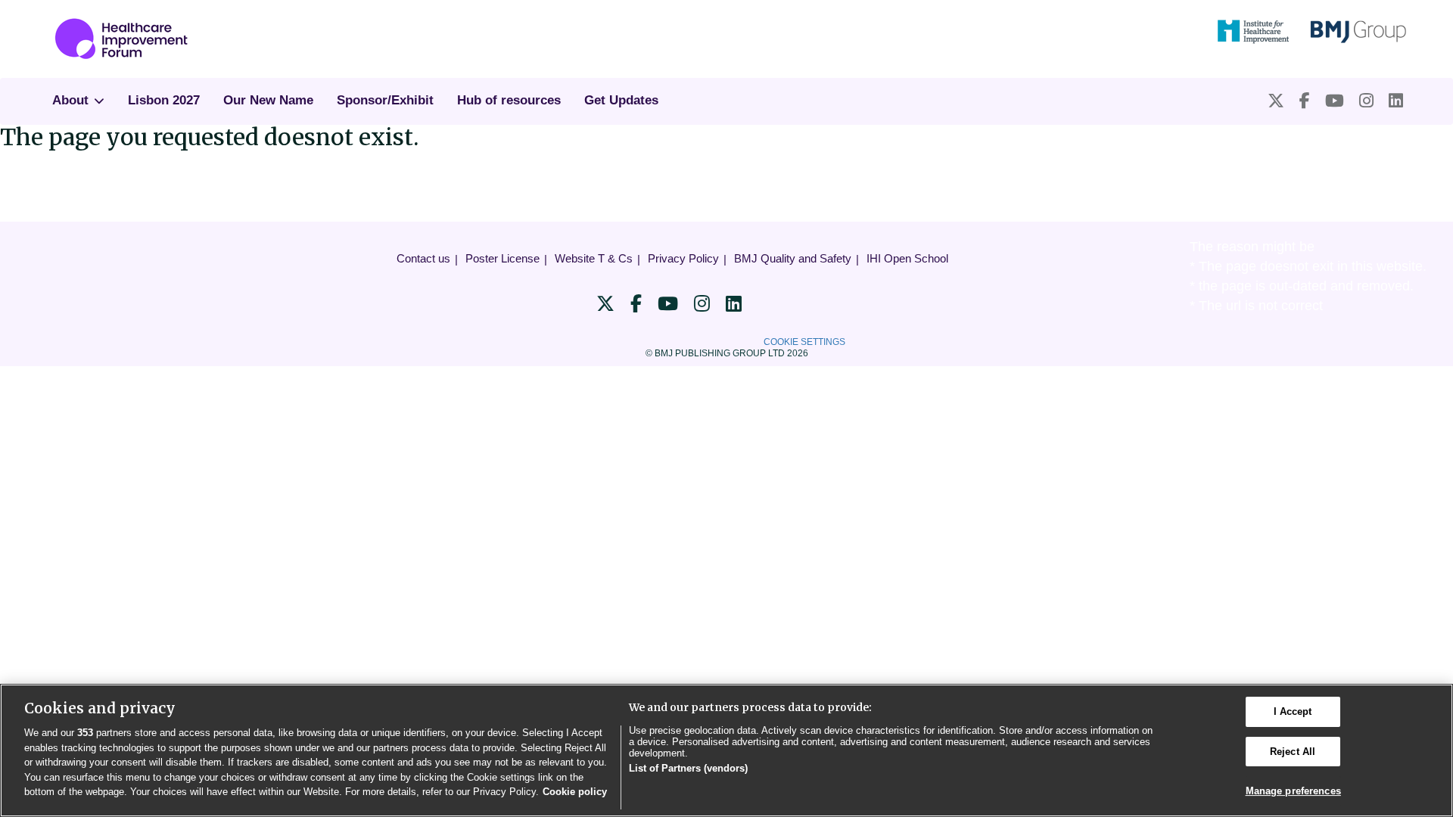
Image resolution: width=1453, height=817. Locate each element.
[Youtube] (1334, 100)
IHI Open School (907, 258)
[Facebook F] (1305, 100)
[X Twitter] (1276, 100)
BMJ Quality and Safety (792, 258)
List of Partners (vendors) (688, 768)
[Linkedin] (1396, 100)
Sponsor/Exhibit (385, 100)
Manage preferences (1293, 791)
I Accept (1293, 711)
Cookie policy (575, 791)
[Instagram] (1366, 100)
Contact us (423, 258)
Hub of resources (509, 100)
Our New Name (268, 100)
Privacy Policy (683, 258)
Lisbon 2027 (164, 100)
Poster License (502, 258)
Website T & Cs (594, 258)
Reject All (1292, 751)
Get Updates (621, 100)
